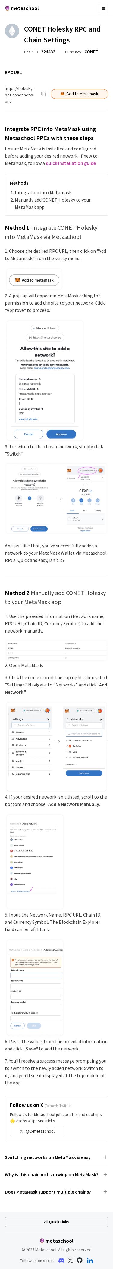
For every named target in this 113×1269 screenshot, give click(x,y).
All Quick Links (56, 1221)
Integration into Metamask (43, 192)
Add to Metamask (82, 93)
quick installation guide (71, 163)
